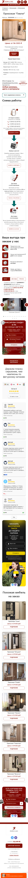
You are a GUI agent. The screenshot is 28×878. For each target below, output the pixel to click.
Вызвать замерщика (14, 165)
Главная (5, 8)
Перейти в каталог (14, 229)
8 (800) (14, 841)
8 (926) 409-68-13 (15, 126)
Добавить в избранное (14, 859)
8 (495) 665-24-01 (15, 124)
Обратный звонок (14, 845)
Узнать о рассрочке (14, 198)
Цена (5, 279)
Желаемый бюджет (15, 339)
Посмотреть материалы (14, 361)
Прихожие (12, 8)
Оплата (21, 279)
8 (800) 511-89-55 (15, 121)
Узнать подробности (23, 83)
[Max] (15, 585)
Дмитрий (10, 461)
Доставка (14, 279)
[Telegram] (12, 585)
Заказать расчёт (14, 54)
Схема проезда (14, 855)
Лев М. (9, 480)
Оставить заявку (14, 132)
